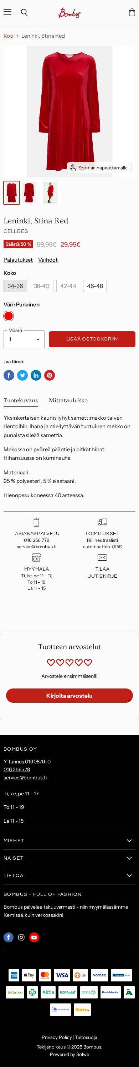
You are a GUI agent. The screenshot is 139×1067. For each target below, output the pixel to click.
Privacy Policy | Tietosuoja (69, 1037)
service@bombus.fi (36, 546)
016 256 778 (36, 540)
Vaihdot (48, 260)
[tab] (21, 402)
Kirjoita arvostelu (69, 695)
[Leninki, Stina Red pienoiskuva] (11, 192)
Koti (9, 36)
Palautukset (18, 260)
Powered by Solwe (69, 1054)
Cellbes (16, 231)
